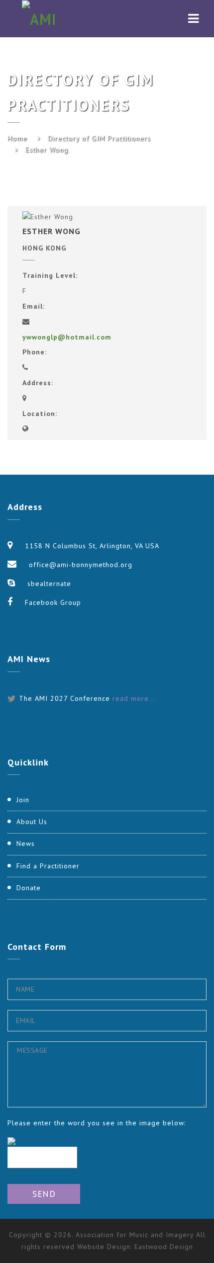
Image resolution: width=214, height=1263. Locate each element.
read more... (134, 698)
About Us (31, 821)
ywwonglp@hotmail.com (66, 337)
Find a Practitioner (48, 865)
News (25, 843)
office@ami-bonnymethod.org (80, 564)
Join (22, 799)
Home (17, 138)
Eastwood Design (163, 1246)
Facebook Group (53, 602)
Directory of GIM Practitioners (99, 138)
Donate (28, 887)
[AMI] (39, 18)
